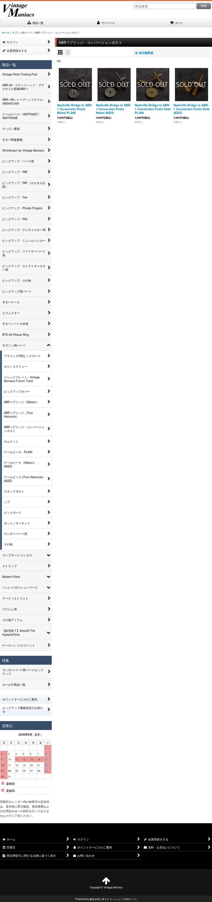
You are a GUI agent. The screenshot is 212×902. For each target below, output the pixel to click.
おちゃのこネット (99, 899)
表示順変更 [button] (146, 53)
